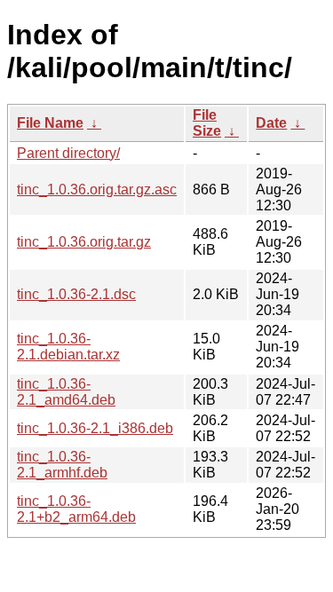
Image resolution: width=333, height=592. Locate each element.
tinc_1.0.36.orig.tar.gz (84, 241)
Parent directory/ (68, 153)
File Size (207, 122)
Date (271, 122)
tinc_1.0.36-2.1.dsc (76, 294)
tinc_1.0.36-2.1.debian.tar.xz (68, 346)
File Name (50, 122)
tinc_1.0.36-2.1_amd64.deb (66, 391)
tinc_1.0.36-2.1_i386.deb (95, 428)
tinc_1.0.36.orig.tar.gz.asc (97, 189)
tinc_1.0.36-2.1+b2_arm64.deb (76, 509)
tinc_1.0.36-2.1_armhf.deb (62, 464)
